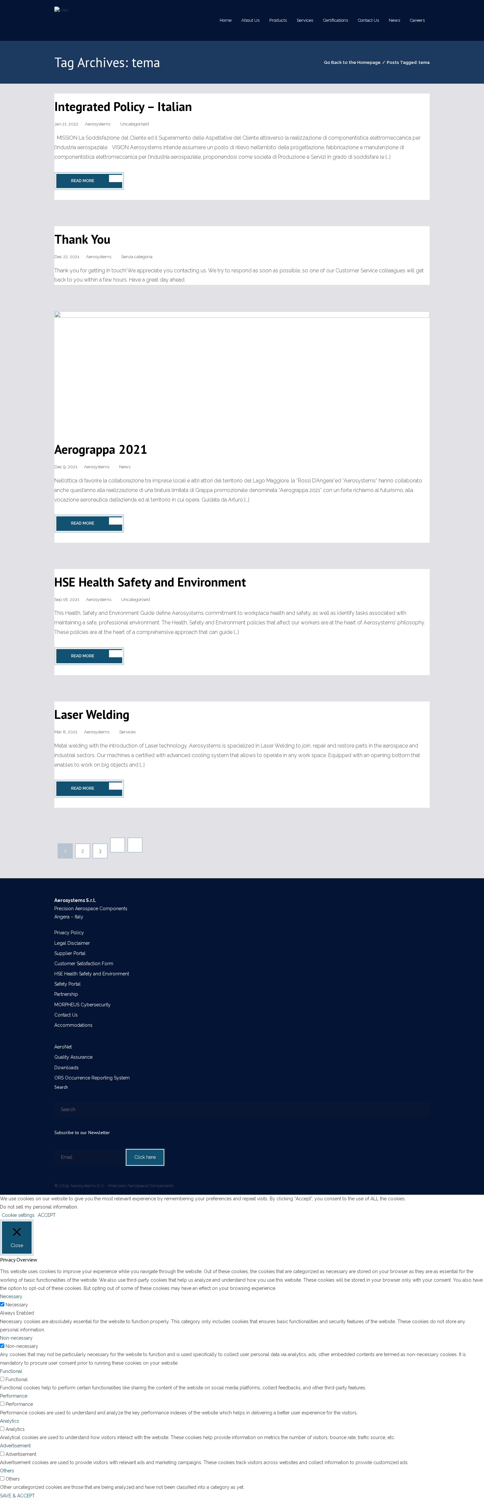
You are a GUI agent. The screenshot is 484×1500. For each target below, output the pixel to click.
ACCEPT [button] (47, 1215)
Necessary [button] (11, 1296)
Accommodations (73, 1025)
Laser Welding (91, 714)
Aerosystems (97, 124)
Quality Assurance (73, 1057)
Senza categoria (136, 256)
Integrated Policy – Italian (123, 106)
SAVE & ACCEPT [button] (17, 1495)
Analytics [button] (9, 1421)
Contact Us (66, 1015)
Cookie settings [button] (18, 1215)
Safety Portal (67, 984)
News (124, 466)
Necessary (17, 1304)
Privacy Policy (69, 932)
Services (127, 731)
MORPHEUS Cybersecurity (82, 1004)
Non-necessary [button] (16, 1338)
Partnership (66, 994)
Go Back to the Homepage (352, 62)
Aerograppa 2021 (101, 449)
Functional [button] (11, 1371)
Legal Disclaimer (72, 943)
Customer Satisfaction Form (83, 963)
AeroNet (63, 1047)
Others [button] (7, 1470)
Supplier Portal (70, 953)
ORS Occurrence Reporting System (92, 1077)
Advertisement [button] (15, 1445)
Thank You (82, 239)
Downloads (66, 1067)
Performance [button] (13, 1396)
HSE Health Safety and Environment (150, 582)
